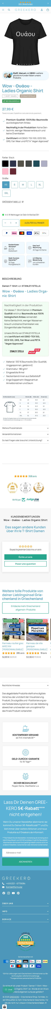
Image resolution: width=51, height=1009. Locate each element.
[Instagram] (8, 893)
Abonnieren (25, 861)
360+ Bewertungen (25, 4)
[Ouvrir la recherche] (9, 10)
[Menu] (3, 10)
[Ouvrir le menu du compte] (42, 10)
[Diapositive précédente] (3, 3)
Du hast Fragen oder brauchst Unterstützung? (22, 440)
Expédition (18, 113)
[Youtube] (13, 893)
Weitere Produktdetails (12, 428)
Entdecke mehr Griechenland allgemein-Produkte (25, 608)
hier (37, 976)
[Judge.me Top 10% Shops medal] (38, 487)
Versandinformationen (11, 434)
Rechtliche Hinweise (11, 685)
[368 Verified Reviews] (25, 952)
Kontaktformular (14, 886)
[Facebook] (3, 893)
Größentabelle (11, 201)
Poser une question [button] (25, 563)
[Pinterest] (18, 893)
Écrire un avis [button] (25, 557)
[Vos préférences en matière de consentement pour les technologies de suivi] (4, 1006)
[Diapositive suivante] (48, 3)
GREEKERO (14, 997)
